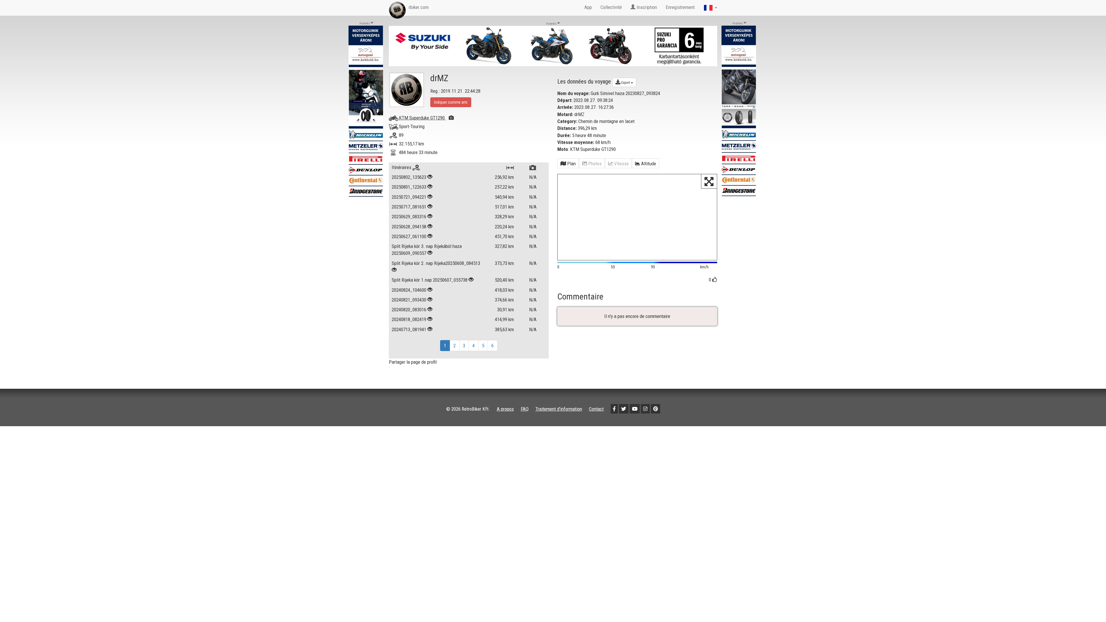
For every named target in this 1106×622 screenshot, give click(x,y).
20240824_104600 (409, 290)
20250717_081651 (409, 207)
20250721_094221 (409, 197)
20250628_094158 (409, 227)
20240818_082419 (409, 319)
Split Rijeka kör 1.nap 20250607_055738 (429, 280)
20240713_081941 (409, 329)
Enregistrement (680, 7)
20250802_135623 (409, 177)
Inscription (646, 7)
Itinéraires (402, 167)
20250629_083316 (409, 216)
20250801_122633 (409, 187)
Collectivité (611, 7)
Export (625, 83)
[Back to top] (1089, 605)
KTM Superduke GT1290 (422, 118)
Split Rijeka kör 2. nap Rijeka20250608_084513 (436, 263)
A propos (505, 409)
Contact (596, 409)
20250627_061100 (409, 236)
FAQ (525, 409)
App (588, 7)
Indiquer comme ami (450, 102)
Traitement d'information (558, 409)
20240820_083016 (409, 309)
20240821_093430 (409, 300)
